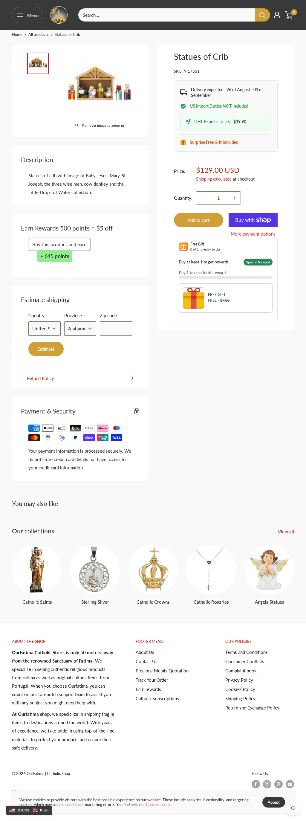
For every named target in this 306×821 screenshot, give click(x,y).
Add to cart (198, 220)
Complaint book (241, 670)
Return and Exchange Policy (252, 707)
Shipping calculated (214, 178)
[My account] (277, 15)
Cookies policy (158, 804)
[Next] (294, 569)
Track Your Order (152, 680)
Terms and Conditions (246, 652)
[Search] (262, 15)
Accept (274, 802)
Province (73, 315)
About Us (145, 652)
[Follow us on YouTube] (290, 784)
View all (286, 531)
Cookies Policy (240, 689)
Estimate (46, 349)
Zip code (108, 315)
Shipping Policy (240, 698)
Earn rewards (148, 689)
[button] (29, 810)
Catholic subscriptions (157, 698)
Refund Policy (40, 378)
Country (36, 315)
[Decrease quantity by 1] (202, 198)
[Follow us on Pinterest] (278, 784)
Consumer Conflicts (244, 661)
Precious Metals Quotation (162, 670)
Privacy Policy (239, 680)
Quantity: (183, 198)
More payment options (253, 233)
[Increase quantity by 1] (234, 198)
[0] (289, 15)
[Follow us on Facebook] (256, 784)
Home (17, 34)
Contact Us (146, 661)
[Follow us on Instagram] (267, 784)
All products (38, 34)
